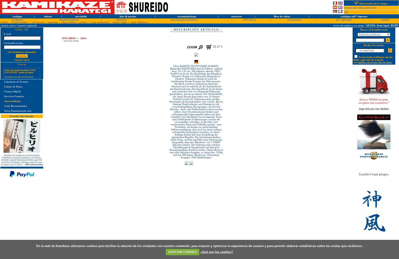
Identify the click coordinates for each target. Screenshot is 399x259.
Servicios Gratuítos (14, 96)
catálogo (17, 16)
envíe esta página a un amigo (349, 25)
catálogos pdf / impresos (354, 16)
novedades (81, 16)
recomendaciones (186, 16)
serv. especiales (344, 19)
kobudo (386, 19)
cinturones (120, 19)
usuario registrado (27, 25)
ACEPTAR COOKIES (182, 252)
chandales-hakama (69, 19)
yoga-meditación (100, 22)
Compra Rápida (12, 91)
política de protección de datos (375, 62)
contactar (236, 16)
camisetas (53, 22)
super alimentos (139, 22)
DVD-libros (249, 19)
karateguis (17, 19)
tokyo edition (68, 22)
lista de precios (128, 16)
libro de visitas (282, 16)
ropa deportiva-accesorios (184, 19)
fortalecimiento (20, 22)
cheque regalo (119, 22)
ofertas (48, 16)
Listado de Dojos (13, 86)
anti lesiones (37, 22)
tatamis (4, 22)
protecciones (294, 19)
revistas (83, 22)
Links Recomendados (15, 106)
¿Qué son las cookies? (216, 252)
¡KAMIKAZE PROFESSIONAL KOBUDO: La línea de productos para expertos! (19, 77)
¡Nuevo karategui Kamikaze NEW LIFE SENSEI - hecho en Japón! (20, 69)
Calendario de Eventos (16, 82)
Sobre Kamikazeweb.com (17, 111)
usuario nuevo (9, 25)
